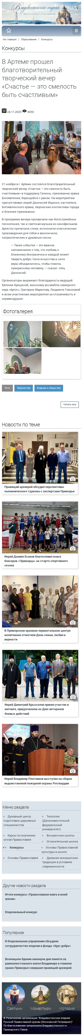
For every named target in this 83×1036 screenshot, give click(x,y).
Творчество (23, 388)
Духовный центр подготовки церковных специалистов (19, 821)
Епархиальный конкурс (21, 912)
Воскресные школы (60, 835)
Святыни (14, 1008)
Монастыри (40, 1008)
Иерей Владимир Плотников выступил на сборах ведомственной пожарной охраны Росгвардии (38, 781)
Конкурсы (47, 39)
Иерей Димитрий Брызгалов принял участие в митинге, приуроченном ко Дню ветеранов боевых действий (37, 709)
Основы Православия (23, 858)
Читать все (69, 404)
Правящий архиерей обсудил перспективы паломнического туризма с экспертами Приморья (39, 489)
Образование (29, 39)
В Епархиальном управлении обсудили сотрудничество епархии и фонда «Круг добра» (38, 943)
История (66, 1008)
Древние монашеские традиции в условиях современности (60, 862)
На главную (10, 39)
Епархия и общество (49, 388)
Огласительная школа (62, 841)
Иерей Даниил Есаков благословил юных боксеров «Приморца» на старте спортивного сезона (36, 561)
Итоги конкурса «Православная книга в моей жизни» (36, 897)
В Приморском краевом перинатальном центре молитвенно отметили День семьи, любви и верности (37, 635)
